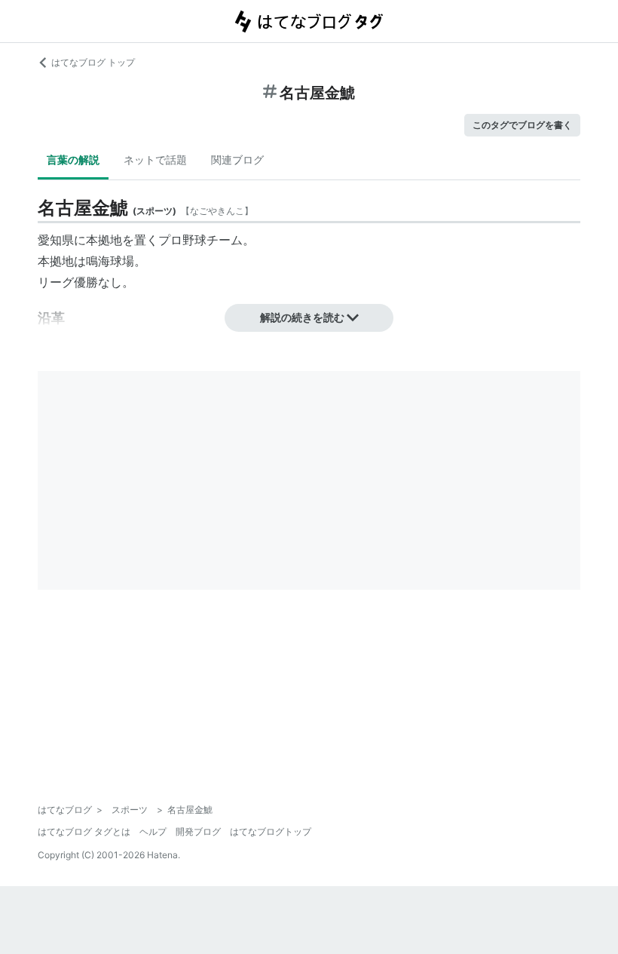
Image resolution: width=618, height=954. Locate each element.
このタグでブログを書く (522, 124)
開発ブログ (198, 831)
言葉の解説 (73, 159)
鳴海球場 (110, 260)
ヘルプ (153, 831)
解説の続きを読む (302, 317)
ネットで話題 (155, 159)
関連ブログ (237, 159)
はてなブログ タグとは (84, 831)
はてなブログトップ (270, 831)
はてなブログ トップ (93, 62)
